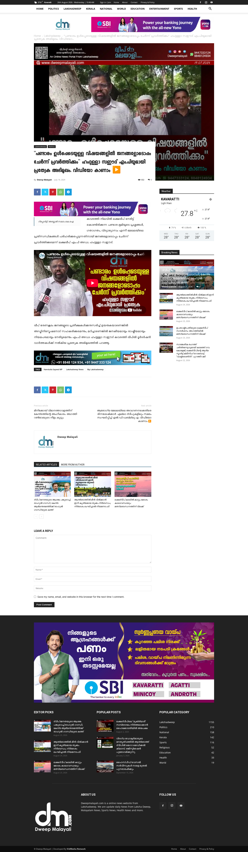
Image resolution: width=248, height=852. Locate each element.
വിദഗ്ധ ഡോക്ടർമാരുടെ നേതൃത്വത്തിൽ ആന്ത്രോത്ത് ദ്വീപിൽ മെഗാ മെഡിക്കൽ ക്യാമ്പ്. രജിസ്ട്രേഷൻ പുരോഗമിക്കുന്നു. (132, 745)
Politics (53, 8)
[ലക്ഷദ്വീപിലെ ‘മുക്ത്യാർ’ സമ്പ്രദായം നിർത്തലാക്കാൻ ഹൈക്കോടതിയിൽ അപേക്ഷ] (105, 725)
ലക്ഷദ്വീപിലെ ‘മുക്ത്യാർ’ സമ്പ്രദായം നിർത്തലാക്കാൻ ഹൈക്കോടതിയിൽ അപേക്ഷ (132, 724)
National (106, 8)
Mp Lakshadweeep (95, 369)
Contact (134, 2)
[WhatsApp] (60, 192)
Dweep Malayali (44, 179)
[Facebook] (200, 2)
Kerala (90, 8)
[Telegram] (68, 192)
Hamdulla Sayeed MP (53, 369)
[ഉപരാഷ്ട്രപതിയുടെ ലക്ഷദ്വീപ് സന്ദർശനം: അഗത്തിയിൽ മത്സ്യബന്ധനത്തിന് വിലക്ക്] (166, 331)
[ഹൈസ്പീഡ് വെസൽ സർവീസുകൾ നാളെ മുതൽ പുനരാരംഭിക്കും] (105, 766)
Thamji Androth (169, 286)
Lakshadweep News (75, 369)
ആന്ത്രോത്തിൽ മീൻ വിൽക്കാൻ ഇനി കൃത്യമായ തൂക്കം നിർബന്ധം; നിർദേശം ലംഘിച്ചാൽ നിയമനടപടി (92, 503)
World (121, 8)
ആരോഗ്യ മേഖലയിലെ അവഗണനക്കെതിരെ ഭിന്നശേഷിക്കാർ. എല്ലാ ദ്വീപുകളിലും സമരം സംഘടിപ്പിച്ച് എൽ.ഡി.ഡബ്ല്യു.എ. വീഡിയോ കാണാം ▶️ (124, 416)
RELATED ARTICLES (46, 464)
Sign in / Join (105, 2)
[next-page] (41, 516)
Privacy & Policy (148, 2)
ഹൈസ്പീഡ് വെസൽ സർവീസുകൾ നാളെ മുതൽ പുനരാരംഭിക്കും (131, 765)
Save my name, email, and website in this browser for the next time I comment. (80, 596)
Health (192, 8)
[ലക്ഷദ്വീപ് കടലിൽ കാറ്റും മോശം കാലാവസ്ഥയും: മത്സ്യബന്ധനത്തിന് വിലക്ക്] (133, 484)
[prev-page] (36, 516)
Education (138, 8)
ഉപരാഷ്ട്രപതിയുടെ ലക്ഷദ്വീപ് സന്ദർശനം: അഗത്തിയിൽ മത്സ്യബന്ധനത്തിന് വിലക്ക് (192, 331)
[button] (210, 9)
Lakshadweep (72, 8)
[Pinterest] (52, 192)
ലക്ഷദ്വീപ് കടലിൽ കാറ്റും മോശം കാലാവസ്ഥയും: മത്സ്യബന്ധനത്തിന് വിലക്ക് (131, 503)
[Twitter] (45, 192)
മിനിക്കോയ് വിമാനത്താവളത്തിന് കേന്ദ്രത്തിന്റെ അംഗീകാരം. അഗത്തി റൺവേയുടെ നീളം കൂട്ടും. (55, 414)
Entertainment (159, 8)
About (125, 2)
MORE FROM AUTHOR (73, 464)
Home (116, 2)
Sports (178, 8)
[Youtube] (211, 2)
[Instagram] (206, 2)
